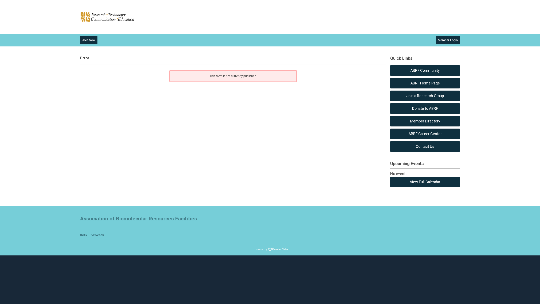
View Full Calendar (425, 182)
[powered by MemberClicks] (270, 250)
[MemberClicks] (107, 17)
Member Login (448, 40)
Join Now (88, 40)
